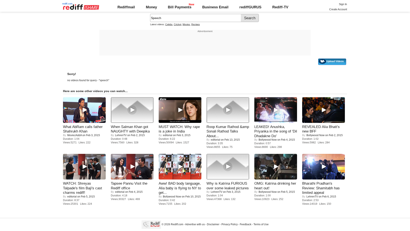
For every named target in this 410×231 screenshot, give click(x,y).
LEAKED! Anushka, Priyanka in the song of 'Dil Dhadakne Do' (275, 131)
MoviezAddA (74, 135)
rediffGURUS (250, 7)
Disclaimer (213, 224)
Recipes (195, 24)
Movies (186, 24)
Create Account (338, 9)
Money (151, 7)
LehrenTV (121, 135)
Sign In (343, 4)
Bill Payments (179, 7)
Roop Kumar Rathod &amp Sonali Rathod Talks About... (227, 131)
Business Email (215, 7)
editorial (167, 135)
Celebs (169, 24)
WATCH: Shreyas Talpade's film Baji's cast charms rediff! (82, 187)
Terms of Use (261, 224)
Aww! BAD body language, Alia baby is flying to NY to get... (180, 187)
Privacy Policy (229, 224)
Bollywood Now (268, 139)
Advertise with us (195, 224)
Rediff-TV (280, 7)
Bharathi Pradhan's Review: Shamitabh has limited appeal (321, 187)
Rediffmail (126, 7)
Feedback (245, 224)
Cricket (177, 24)
